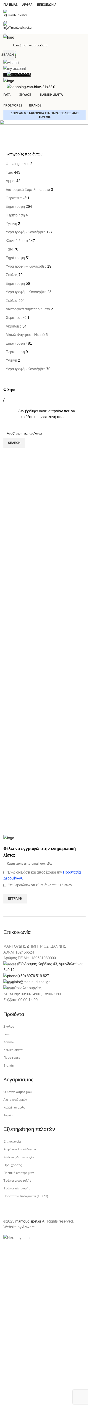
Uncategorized (17, 164)
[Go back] (9, 125)
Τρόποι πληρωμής (16, 1188)
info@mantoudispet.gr (32, 982)
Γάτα (9, 172)
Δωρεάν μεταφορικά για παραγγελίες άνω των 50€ (44, 115)
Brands (8, 1065)
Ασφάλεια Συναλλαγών (19, 1149)
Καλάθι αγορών (14, 1107)
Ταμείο (8, 1115)
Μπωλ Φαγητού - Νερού (25, 335)
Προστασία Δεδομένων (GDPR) (25, 1196)
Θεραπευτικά (16, 198)
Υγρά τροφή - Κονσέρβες (25, 232)
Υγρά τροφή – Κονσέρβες (26, 266)
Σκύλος (12, 275)
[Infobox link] (44, 703)
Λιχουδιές (13, 326)
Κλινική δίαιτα (17, 241)
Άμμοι (10, 181)
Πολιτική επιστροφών (18, 1173)
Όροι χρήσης (12, 1165)
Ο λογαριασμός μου (17, 1092)
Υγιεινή (11, 224)
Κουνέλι (8, 1042)
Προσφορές (11, 1057)
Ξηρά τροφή (15, 206)
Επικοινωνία (12, 1141)
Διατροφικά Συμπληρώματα (28, 190)
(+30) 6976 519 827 (33, 976)
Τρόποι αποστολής (17, 1180)
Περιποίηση (15, 215)
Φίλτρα (9, 390)
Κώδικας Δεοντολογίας (19, 1157)
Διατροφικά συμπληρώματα (28, 309)
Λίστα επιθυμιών (15, 1099)
